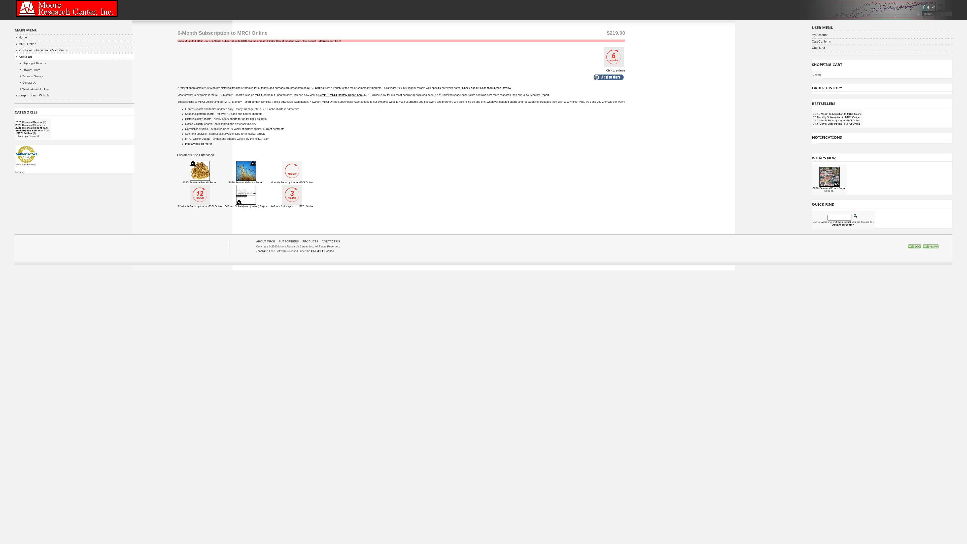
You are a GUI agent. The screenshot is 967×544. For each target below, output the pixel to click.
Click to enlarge (615, 70)
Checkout (818, 48)
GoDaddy (20, 172)
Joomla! (261, 250)
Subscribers (289, 241)
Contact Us (331, 241)
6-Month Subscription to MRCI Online (838, 123)
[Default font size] (928, 7)
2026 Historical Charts (28, 125)
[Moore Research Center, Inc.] (67, 8)
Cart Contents (821, 41)
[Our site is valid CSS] (915, 247)
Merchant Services (26, 164)
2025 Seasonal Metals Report (200, 182)
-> (30, 130)
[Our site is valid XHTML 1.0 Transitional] (931, 247)
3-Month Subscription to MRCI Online (292, 206)
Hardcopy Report (27, 136)
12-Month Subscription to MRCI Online (200, 206)
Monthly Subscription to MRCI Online (292, 182)
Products (310, 241)
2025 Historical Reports (28, 122)
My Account (819, 35)
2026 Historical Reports (28, 127)
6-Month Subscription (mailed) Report (246, 206)
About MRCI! (265, 241)
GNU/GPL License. (323, 250)
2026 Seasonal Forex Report (829, 188)
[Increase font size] (923, 7)
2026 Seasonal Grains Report (246, 182)
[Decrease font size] (933, 7)
